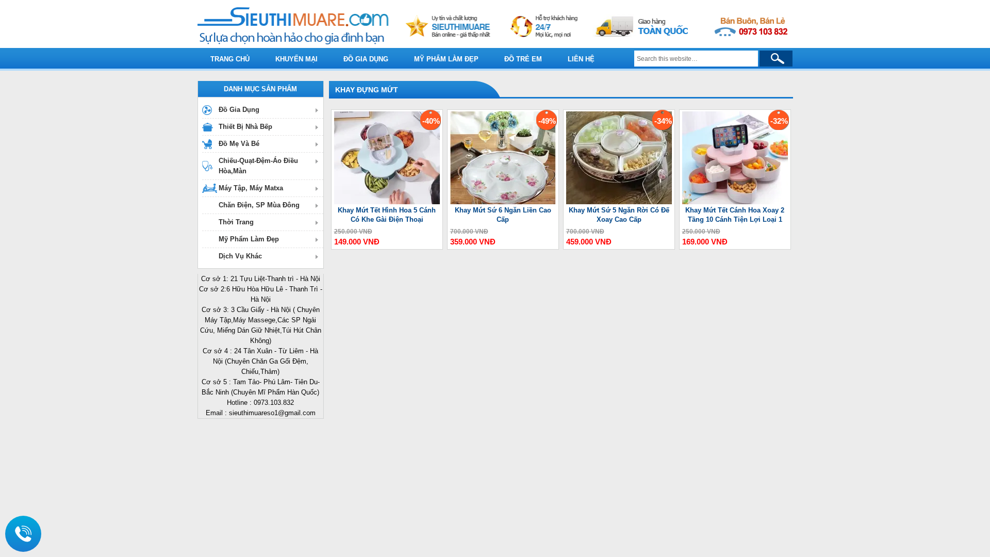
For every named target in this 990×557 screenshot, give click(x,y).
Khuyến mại (296, 59)
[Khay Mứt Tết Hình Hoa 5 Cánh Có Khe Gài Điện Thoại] (387, 202)
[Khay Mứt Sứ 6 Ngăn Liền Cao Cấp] (503, 202)
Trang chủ (230, 59)
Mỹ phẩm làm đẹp (446, 59)
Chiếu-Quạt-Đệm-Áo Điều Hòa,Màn (258, 166)
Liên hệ (581, 59)
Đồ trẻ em (523, 59)
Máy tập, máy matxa (251, 188)
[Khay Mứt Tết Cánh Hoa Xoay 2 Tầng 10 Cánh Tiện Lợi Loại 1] (735, 202)
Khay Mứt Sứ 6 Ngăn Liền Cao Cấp (503, 214)
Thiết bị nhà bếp (245, 126)
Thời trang (236, 222)
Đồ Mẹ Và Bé (239, 144)
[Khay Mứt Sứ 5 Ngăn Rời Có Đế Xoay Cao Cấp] (619, 202)
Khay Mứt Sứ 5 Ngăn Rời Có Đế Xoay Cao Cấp (619, 214)
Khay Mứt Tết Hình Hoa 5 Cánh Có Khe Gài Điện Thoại (387, 214)
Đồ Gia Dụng (239, 109)
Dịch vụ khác (240, 256)
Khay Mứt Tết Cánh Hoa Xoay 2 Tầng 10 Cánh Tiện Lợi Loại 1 (734, 214)
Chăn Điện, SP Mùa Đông (259, 205)
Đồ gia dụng (365, 59)
